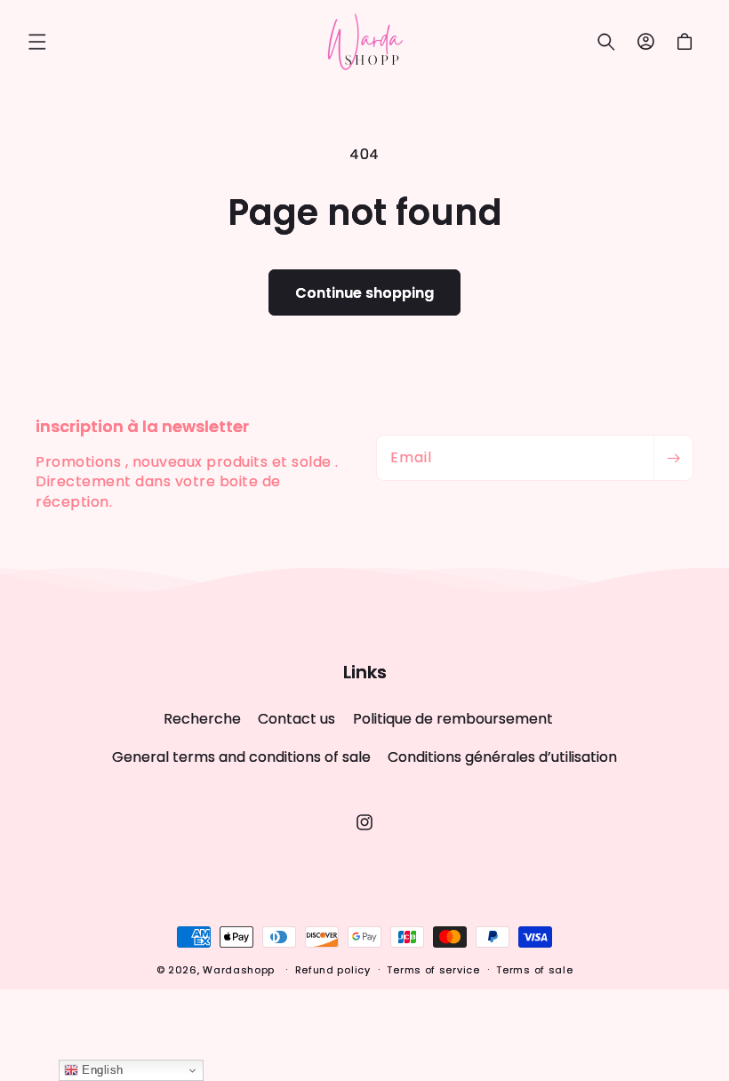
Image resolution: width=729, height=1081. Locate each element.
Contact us (296, 719)
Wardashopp (239, 970)
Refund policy (333, 970)
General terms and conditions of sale (241, 757)
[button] (37, 41)
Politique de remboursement (453, 719)
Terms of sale (534, 970)
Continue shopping (364, 293)
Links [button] (365, 672)
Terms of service (433, 970)
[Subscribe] (673, 458)
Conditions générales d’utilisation (502, 757)
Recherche (202, 719)
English (101, 1070)
